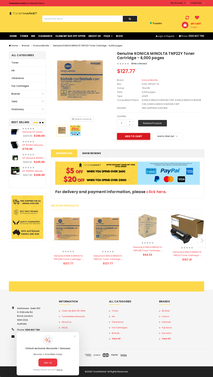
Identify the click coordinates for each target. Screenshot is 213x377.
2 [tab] (40, 122)
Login (160, 36)
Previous (54, 240)
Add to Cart (62, 247)
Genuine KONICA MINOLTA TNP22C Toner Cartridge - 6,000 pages (108, 259)
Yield (14, 101)
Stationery (17, 109)
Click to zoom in (83, 119)
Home (13, 36)
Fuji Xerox (167, 327)
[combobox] (82, 18)
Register (170, 36)
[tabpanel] (27, 152)
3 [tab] (42, 122)
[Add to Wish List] (74, 247)
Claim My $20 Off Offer (70, 36)
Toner (24, 36)
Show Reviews (91, 153)
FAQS (107, 36)
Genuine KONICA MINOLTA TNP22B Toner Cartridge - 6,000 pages (147, 250)
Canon (165, 316)
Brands (25, 45)
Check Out (196, 2)
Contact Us (68, 338)
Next (202, 240)
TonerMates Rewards (73, 316)
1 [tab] (35, 122)
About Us (94, 36)
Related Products (152, 123)
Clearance (45, 36)
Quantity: (121, 116)
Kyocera (166, 333)
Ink (33, 36)
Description (64, 153)
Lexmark (166, 322)
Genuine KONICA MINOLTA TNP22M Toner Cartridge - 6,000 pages (68, 259)
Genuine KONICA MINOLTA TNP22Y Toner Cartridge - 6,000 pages (87, 45)
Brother (166, 310)
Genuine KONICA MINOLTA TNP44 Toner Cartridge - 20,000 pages (187, 255)
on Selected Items (26, 3)
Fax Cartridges (20, 86)
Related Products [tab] (65, 206)
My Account (177, 2)
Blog (119, 36)
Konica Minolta (41, 45)
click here (155, 191)
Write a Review (139, 63)
